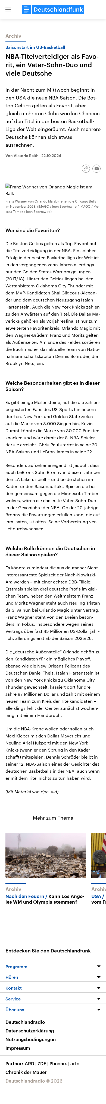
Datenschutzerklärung (29, 1030)
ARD (30, 1063)
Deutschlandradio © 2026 (34, 1080)
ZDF (43, 1063)
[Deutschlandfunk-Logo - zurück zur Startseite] (53, 9)
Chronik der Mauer (26, 1072)
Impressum (17, 1048)
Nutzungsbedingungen (30, 1039)
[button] (8, 9)
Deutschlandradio (25, 1022)
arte (76, 1063)
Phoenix (59, 1063)
